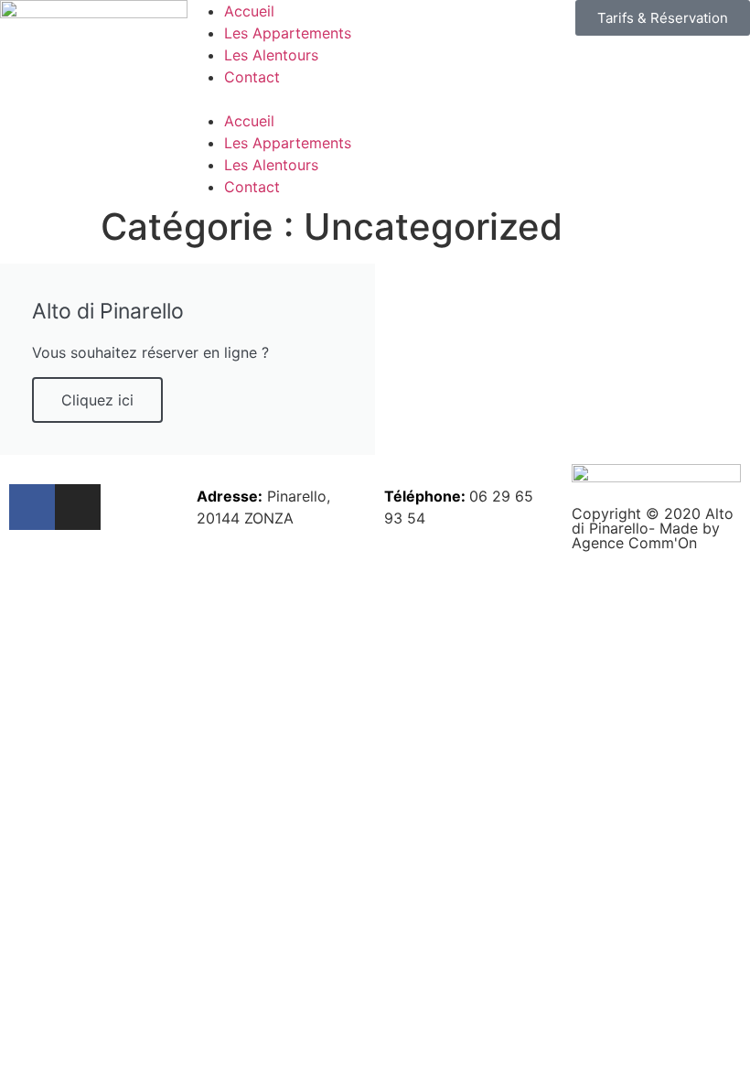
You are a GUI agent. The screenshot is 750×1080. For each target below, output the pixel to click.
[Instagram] (78, 507)
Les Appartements (287, 33)
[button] (375, 99)
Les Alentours (271, 55)
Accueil (249, 11)
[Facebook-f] (32, 507)
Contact (252, 77)
